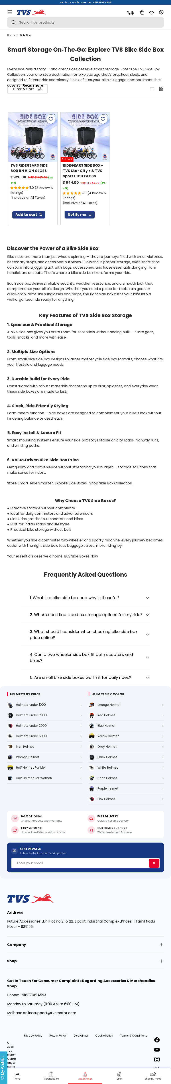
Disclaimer (81, 1035)
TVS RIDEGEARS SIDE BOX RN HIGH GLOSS (29, 168)
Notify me (77, 214)
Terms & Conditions (133, 1035)
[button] (142, 12)
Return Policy (58, 1035)
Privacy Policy (33, 1035)
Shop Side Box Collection (110, 483)
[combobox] (85, 22)
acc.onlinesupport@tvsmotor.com (46, 1012)
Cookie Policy (104, 1035)
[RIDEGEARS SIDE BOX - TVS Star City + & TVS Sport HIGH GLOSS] (85, 137)
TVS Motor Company (11, 1057)
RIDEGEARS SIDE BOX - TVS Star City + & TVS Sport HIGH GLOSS (83, 171)
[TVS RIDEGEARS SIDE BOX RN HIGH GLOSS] (32, 137)
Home (11, 35)
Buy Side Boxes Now (81, 556)
